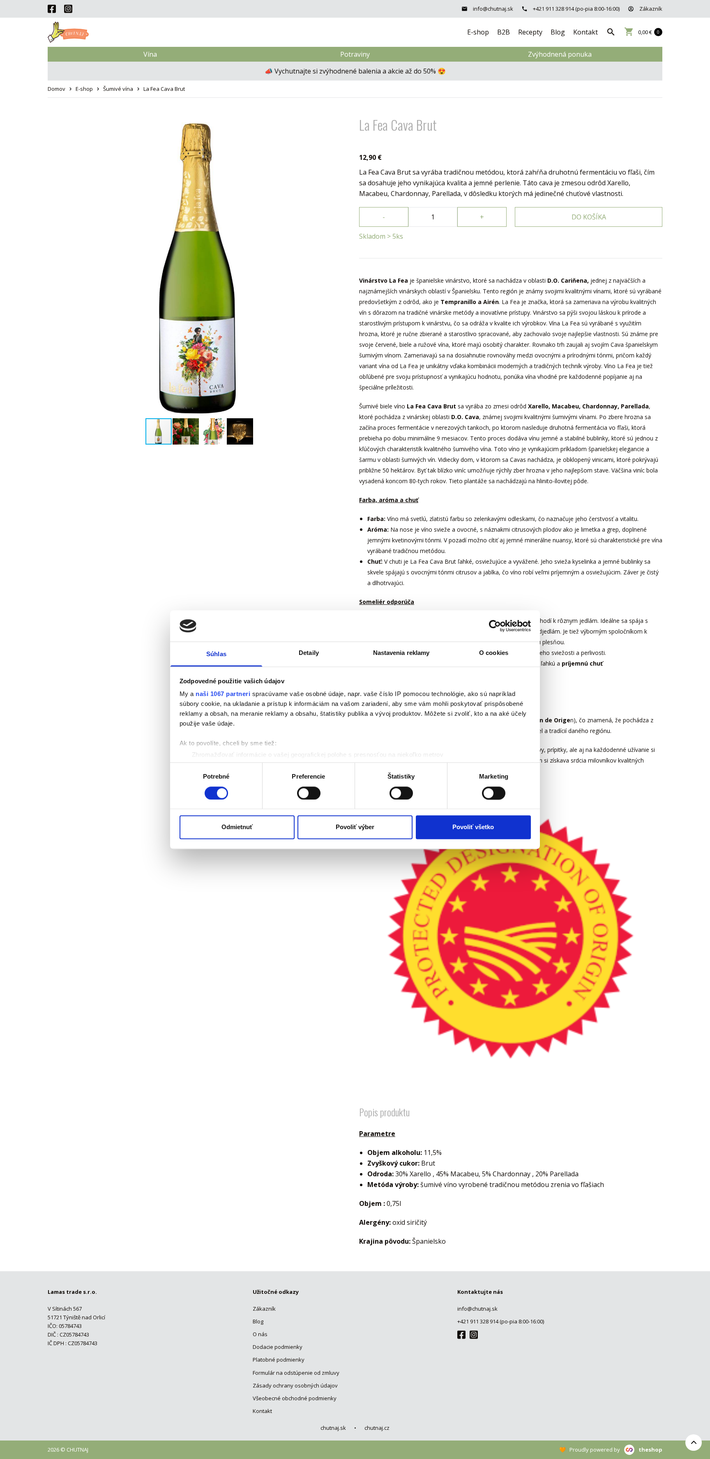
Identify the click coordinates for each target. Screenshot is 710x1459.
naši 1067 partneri (223, 694)
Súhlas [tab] (216, 654)
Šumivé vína (118, 88)
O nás (260, 1334)
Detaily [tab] (309, 653)
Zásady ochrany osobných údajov (295, 1385)
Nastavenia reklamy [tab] (401, 653)
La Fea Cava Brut (164, 88)
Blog (558, 32)
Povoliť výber (355, 827)
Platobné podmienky (278, 1359)
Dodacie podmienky (277, 1347)
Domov (56, 88)
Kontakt (585, 32)
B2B (503, 32)
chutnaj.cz (377, 1427)
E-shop (478, 32)
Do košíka (589, 216)
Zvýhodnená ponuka (560, 54)
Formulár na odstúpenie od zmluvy (296, 1372)
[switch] (308, 793)
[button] (343, 121)
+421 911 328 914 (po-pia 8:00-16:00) (576, 8)
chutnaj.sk (333, 1427)
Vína (150, 54)
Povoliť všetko (473, 827)
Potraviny (355, 54)
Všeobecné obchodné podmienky (295, 1398)
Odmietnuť (237, 827)
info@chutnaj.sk (492, 8)
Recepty (530, 32)
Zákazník (650, 8)
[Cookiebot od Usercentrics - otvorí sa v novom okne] (495, 626)
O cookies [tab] (493, 653)
